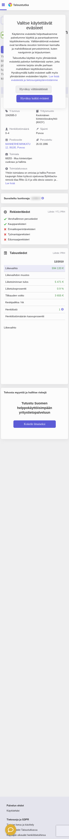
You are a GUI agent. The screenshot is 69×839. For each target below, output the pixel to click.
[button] (10, 829)
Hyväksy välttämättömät (34, 89)
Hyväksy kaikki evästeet (34, 98)
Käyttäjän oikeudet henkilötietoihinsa (26, 835)
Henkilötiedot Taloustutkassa (22, 830)
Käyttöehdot (13, 811)
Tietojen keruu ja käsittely (20, 825)
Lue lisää (10, 183)
